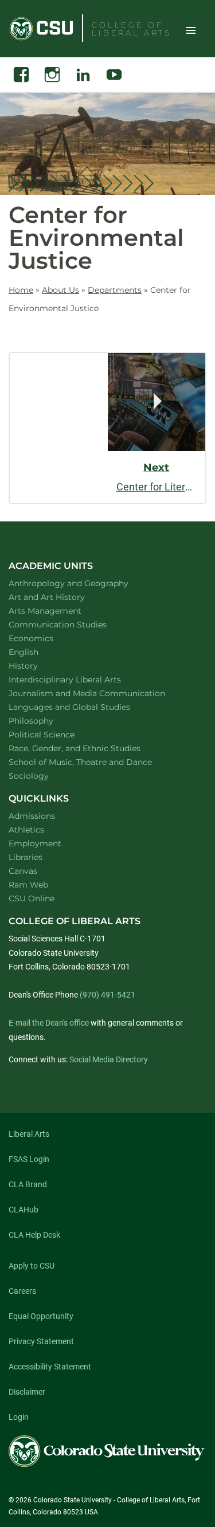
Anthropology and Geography (83, 583)
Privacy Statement (41, 1341)
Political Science (56, 734)
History (38, 665)
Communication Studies (72, 624)
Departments (115, 290)
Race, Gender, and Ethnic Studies (89, 748)
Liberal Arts (29, 1134)
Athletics (26, 830)
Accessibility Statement (50, 1366)
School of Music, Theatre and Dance (95, 761)
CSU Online (31, 898)
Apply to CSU (31, 1265)
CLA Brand (28, 1184)
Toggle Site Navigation (190, 29)
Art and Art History (61, 596)
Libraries (25, 857)
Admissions (32, 816)
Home (21, 290)
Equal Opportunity (41, 1316)
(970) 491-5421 (107, 994)
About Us (60, 290)
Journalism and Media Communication (102, 693)
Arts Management (60, 610)
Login (19, 1417)
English (38, 651)
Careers (22, 1291)
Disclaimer (27, 1391)
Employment (35, 843)
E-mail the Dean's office (49, 1022)
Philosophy (46, 720)
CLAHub (23, 1209)
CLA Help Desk (34, 1234)
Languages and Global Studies (84, 706)
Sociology (43, 775)
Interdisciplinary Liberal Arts (80, 679)
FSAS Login (29, 1159)
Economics (46, 638)
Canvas (23, 871)
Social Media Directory (108, 1059)
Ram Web (28, 885)
